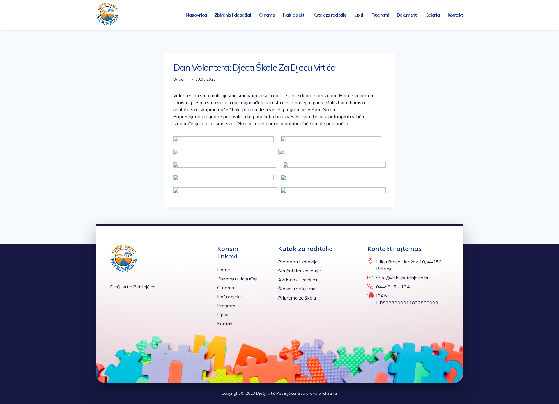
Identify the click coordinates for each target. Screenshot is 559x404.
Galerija (432, 15)
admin (184, 79)
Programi (380, 15)
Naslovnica (196, 15)
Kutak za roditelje (329, 15)
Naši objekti (294, 15)
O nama (267, 15)
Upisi (358, 15)
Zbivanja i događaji (233, 15)
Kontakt (455, 15)
